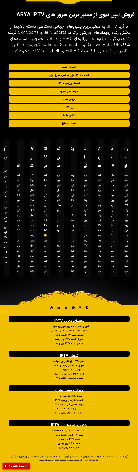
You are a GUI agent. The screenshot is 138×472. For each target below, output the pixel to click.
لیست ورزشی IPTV (69, 83)
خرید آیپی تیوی (69, 91)
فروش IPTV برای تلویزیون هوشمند (69, 361)
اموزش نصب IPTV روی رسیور (69, 339)
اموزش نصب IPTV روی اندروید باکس (69, 331)
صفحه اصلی (69, 67)
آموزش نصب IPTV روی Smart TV (69, 431)
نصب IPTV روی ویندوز (69, 443)
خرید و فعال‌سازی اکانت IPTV (69, 378)
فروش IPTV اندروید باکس (69, 369)
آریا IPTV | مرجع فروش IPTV (69, 413)
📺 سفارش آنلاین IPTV (16, 466)
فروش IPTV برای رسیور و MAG (69, 365)
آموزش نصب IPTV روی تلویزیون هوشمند (69, 326)
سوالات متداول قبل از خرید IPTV (69, 404)
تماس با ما (69, 115)
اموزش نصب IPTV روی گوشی (69, 335)
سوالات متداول (69, 123)
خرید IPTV (69, 107)
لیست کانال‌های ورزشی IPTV (69, 400)
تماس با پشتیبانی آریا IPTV (69, 408)
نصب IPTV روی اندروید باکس (69, 435)
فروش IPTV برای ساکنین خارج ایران (69, 75)
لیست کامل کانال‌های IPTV (69, 396)
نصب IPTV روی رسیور (69, 447)
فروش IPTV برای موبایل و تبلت (69, 374)
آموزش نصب (69, 99)
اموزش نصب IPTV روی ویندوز (69, 343)
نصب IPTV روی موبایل (69, 439)
